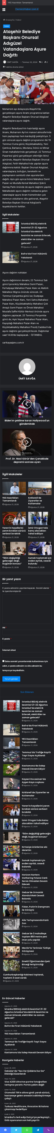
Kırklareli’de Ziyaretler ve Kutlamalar (35, 500)
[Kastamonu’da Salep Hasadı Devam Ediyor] (11, 769)
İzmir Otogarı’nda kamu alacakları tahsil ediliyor (38, 530)
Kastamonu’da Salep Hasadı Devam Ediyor (33, 767)
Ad (4, 627)
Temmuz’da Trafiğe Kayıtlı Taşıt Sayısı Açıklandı (36, 754)
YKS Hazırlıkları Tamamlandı (20, 2)
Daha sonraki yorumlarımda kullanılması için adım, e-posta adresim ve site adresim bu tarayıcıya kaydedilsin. (25, 666)
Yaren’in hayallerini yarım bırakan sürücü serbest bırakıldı (14, 530)
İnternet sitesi (9, 650)
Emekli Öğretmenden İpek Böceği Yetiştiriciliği (36, 963)
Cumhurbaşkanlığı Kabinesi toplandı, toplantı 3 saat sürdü (23, 976)
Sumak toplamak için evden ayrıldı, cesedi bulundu (39, 560)
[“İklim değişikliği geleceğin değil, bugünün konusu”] (14, 548)
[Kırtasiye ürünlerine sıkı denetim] (11, 851)
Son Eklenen (27, 692)
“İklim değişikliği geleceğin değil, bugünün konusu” (12, 560)
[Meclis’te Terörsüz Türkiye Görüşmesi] (11, 952)
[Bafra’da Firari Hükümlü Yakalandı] (10, 257)
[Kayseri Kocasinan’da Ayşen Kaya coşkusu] (11, 783)
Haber (18, 20)
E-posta (6, 639)
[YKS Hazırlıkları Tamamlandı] (14, 488)
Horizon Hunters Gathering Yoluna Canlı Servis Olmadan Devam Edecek (35, 879)
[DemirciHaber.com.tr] (27, 9)
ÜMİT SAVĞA (12, 62)
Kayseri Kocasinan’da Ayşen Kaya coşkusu (34, 781)
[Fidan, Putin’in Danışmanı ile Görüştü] (11, 911)
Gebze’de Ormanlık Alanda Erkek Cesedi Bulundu (33, 895)
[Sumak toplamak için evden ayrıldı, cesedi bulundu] (40, 548)
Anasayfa (9, 20)
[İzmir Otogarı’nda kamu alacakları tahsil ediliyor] (40, 518)
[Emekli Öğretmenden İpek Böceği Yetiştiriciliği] (11, 965)
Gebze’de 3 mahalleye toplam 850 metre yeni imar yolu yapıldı (34, 936)
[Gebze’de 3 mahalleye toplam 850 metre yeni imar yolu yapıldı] (11, 937)
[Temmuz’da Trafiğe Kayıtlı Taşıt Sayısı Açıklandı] (11, 756)
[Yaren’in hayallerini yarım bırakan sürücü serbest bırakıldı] (14, 518)
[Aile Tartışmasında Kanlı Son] (11, 924)
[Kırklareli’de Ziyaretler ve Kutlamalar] (40, 488)
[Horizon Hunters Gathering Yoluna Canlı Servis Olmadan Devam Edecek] (11, 879)
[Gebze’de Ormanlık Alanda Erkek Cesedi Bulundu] (11, 896)
